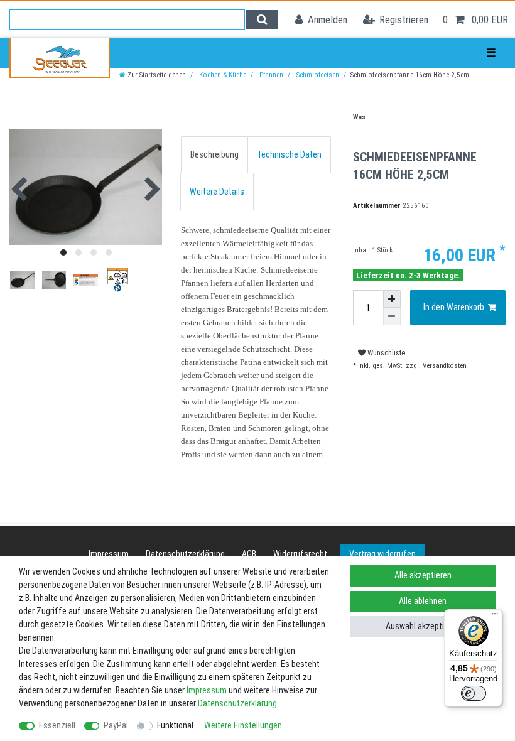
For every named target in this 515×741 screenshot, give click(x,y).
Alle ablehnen (423, 601)
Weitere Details (217, 192)
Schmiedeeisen (317, 75)
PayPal (116, 725)
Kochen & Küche (221, 75)
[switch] (473, 693)
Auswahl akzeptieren (423, 626)
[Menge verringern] (392, 316)
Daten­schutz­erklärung (185, 554)
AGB (249, 554)
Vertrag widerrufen (382, 554)
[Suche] (261, 19)
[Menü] (494, 616)
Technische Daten (289, 154)
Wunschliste (385, 353)
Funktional (175, 725)
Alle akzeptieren (423, 575)
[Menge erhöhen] (392, 299)
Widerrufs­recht (300, 554)
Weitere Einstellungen (243, 725)
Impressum (109, 554)
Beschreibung (214, 154)
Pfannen (270, 75)
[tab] (214, 154)
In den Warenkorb (453, 307)
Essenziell (57, 725)
